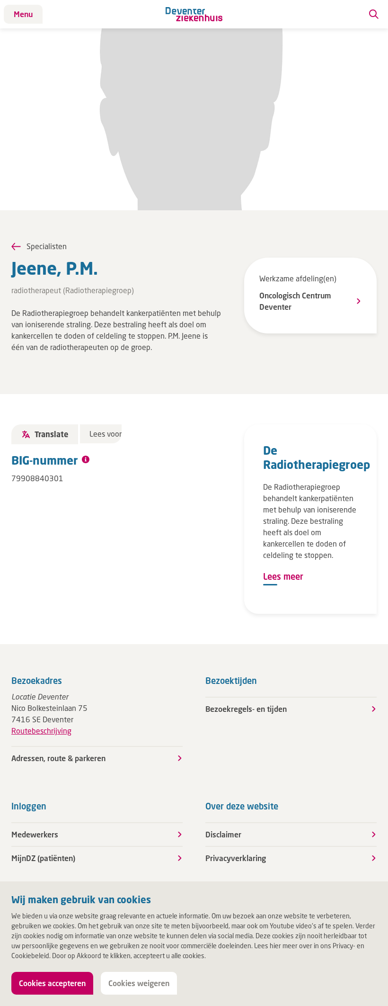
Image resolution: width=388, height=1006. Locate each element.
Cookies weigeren (138, 983)
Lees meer (283, 576)
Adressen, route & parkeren (58, 758)
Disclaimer (223, 834)
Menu (23, 13)
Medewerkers (34, 834)
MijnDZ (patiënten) (43, 857)
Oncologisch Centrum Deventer (295, 301)
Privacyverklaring (235, 857)
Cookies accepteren (52, 983)
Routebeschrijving (41, 730)
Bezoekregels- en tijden (246, 708)
